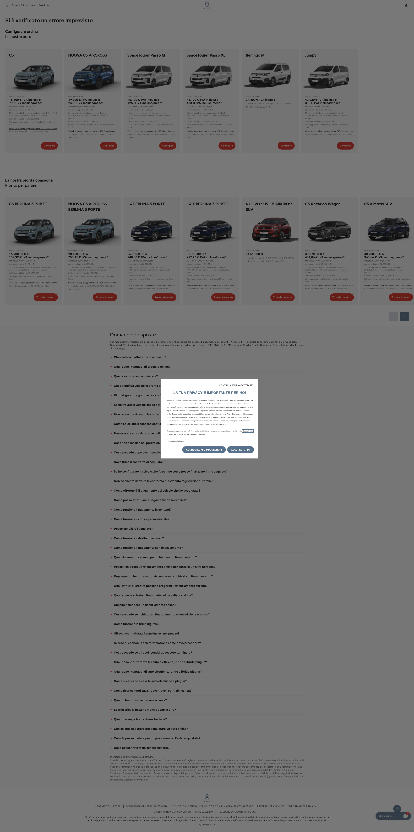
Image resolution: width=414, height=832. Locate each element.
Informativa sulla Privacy (176, 441)
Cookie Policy (248, 431)
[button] (237, 385)
